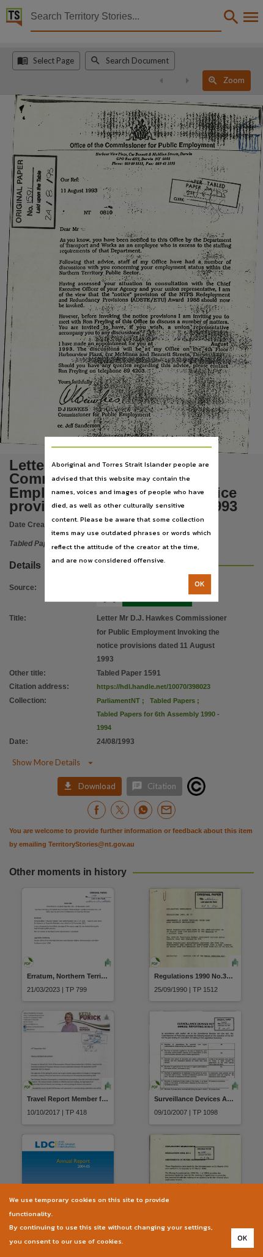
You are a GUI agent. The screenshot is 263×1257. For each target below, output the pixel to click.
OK (199, 584)
